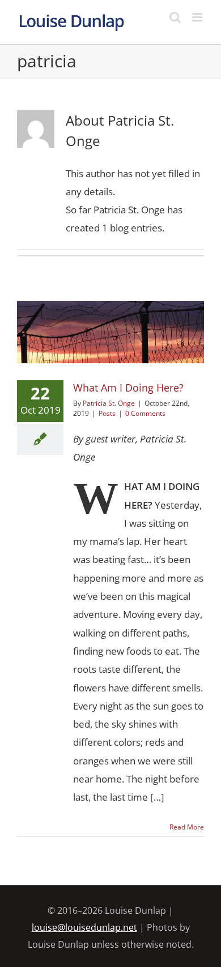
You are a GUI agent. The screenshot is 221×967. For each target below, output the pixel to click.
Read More (186, 827)
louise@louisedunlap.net (84, 927)
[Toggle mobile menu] (198, 17)
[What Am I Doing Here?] (110, 332)
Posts (110, 361)
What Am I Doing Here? (111, 313)
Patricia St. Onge (109, 403)
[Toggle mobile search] (175, 17)
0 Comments (145, 413)
